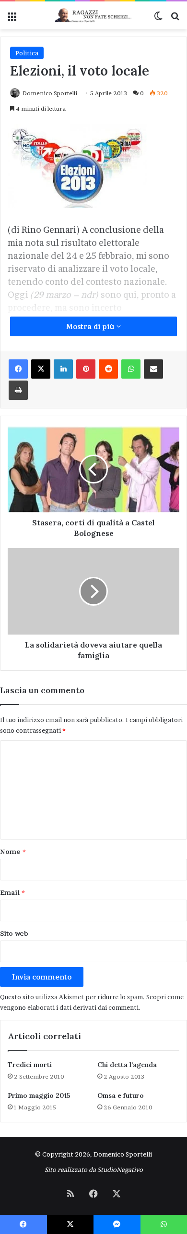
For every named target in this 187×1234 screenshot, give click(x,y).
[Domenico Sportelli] (93, 15)
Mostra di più (91, 326)
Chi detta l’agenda (127, 1064)
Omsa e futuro (120, 1095)
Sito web (14, 933)
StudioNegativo (120, 1169)
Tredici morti (30, 1064)
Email (12, 892)
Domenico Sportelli (50, 93)
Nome (13, 851)
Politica (26, 53)
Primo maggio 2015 (39, 1095)
